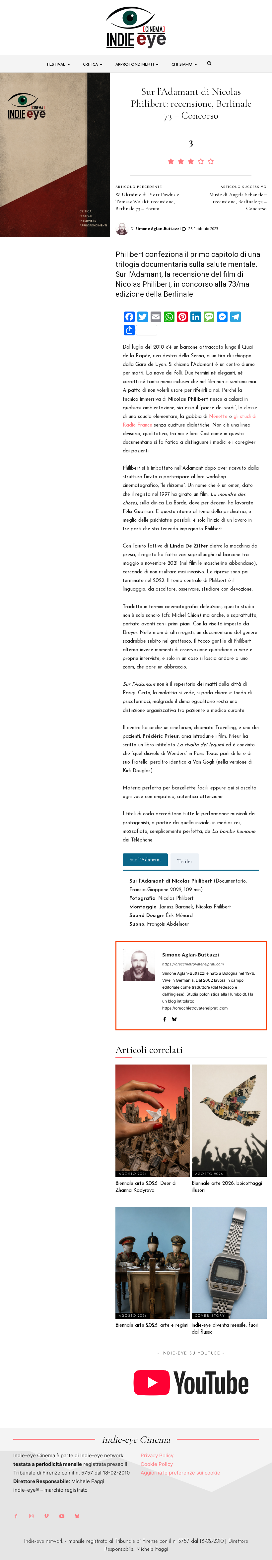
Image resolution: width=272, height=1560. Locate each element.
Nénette (218, 416)
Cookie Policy (157, 1464)
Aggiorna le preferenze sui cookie (180, 1473)
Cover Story (210, 1316)
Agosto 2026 (133, 1174)
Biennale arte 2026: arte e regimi (151, 1325)
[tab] (145, 859)
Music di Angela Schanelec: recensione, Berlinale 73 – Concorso (238, 201)
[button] (209, 63)
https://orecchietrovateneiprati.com (193, 964)
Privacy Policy (157, 1455)
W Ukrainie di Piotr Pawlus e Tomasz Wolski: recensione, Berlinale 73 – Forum (147, 201)
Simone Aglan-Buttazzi (158, 228)
